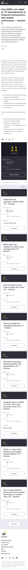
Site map (3, 551)
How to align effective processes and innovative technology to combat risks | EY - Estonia (14, 493)
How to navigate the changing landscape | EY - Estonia (13, 325)
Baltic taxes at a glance (7, 546)
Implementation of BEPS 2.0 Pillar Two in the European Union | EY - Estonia (13, 405)
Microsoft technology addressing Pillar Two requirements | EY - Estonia (12, 364)
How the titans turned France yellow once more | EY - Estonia (13, 287)
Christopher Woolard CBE (9, 223)
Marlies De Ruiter (7, 428)
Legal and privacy (5, 553)
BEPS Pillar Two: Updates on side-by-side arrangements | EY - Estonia (13, 247)
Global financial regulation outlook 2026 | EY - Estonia (13, 201)
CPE (7, 161)
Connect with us (5, 542)
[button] (20, 2)
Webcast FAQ (9, 163)
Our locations (4, 544)
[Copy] (13, 139)
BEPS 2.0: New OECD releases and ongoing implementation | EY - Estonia (12, 452)
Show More (14, 524)
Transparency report (6, 540)
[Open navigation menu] (25, 2)
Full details (14, 228)
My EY (2, 549)
